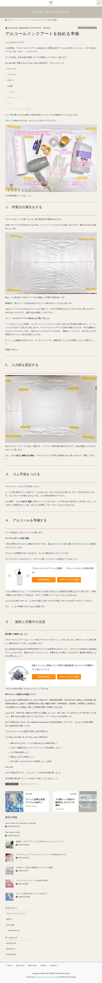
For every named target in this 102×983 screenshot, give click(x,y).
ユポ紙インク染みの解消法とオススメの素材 (65, 802)
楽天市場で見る (43, 580)
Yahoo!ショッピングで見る (69, 580)
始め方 (9, 919)
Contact (53, 965)
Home (9, 965)
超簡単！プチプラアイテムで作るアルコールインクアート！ (41, 841)
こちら (24, 51)
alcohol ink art (14, 930)
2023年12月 (11, 943)
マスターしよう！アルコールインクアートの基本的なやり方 (41, 854)
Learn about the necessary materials (20, 823)
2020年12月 (11, 954)
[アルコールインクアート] (14, 797)
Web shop (32, 965)
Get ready (10, 925)
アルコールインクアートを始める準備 (31, 880)
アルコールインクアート (87, 28)
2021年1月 (10, 949)
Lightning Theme (51, 977)
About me (20, 965)
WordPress (39, 977)
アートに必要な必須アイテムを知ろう (31, 893)
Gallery (43, 965)
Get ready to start (12, 832)
